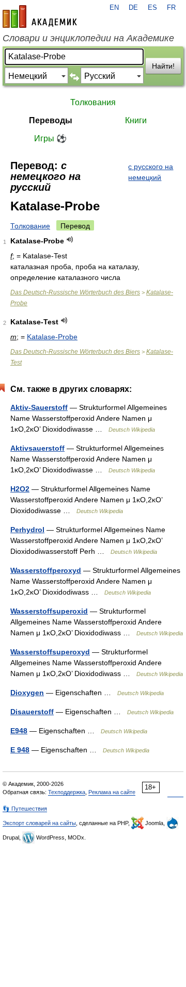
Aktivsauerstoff (37, 448)
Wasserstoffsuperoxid (49, 611)
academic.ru (40, 16)
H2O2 (19, 489)
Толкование (30, 226)
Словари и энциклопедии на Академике (88, 38)
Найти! (163, 66)
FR (171, 7)
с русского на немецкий (150, 172)
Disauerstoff (32, 712)
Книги (136, 120)
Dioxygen (27, 692)
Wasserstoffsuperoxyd (50, 652)
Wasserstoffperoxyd (45, 570)
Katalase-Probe (52, 337)
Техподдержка (66, 792)
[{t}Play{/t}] (70, 239)
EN (114, 7)
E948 (18, 731)
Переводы (50, 120)
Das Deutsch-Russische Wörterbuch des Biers (75, 292)
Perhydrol (27, 529)
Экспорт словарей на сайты (39, 823)
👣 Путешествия (25, 808)
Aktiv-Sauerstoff (39, 407)
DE (133, 7)
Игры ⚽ (50, 138)
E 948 (19, 750)
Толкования (93, 102)
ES (152, 7)
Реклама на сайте (111, 792)
